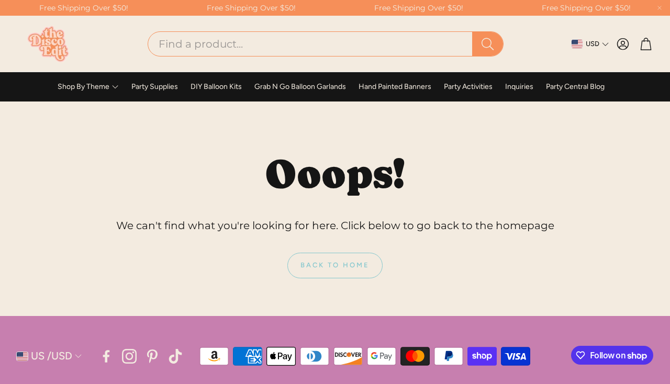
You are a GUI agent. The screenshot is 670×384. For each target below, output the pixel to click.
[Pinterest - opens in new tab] (152, 356)
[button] (325, 44)
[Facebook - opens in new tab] (106, 356)
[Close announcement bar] (659, 8)
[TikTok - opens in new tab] (175, 356)
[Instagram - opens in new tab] (129, 356)
